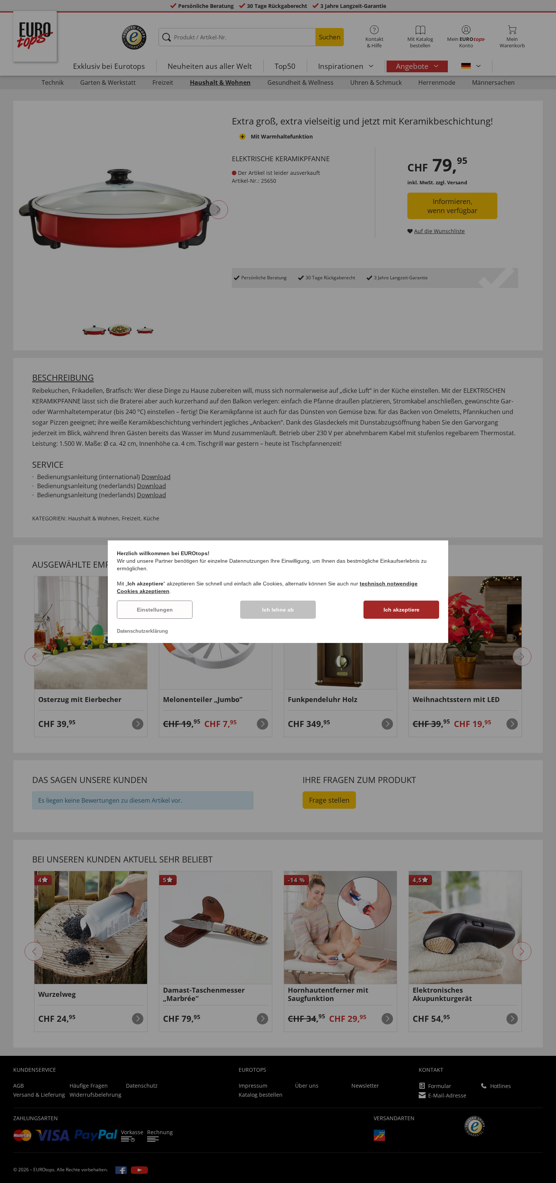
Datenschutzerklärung (142, 631)
